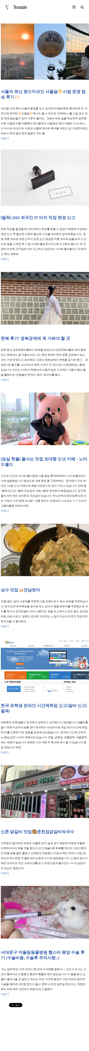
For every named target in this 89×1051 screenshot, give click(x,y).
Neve (29, 1047)
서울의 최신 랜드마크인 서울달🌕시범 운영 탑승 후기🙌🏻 (43, 94)
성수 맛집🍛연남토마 (20, 590)
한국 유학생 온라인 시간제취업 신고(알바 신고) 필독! (44, 708)
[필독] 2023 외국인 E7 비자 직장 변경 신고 (38, 217)
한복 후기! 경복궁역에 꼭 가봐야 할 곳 (35, 338)
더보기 (5, 138)
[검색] (82, 7)
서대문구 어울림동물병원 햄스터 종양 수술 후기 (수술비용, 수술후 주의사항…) (43, 955)
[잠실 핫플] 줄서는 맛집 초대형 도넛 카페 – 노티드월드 (44, 462)
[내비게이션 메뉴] (74, 7)
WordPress (56, 1047)
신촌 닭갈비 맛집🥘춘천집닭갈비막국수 (37, 832)
